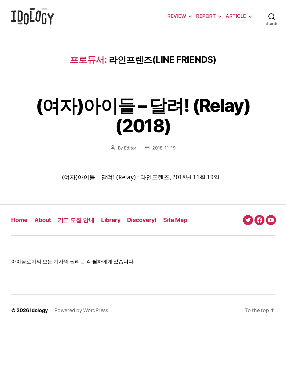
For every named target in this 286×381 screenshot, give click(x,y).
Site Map (175, 219)
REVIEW (176, 16)
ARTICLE (236, 16)
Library (110, 219)
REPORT (206, 16)
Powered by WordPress (81, 310)
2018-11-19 (163, 148)
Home (19, 219)
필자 (97, 262)
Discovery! (141, 219)
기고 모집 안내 (76, 219)
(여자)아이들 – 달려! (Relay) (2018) (143, 115)
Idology (39, 310)
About (42, 219)
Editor (130, 148)
